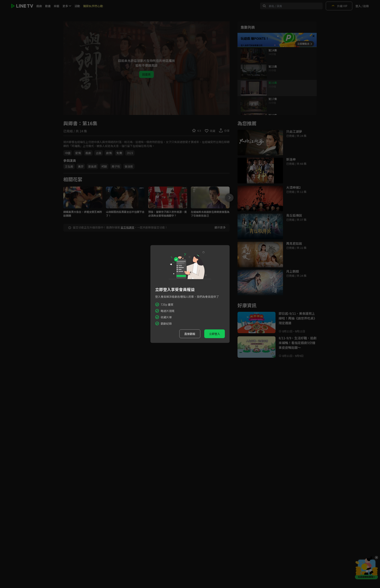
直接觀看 (189, 334)
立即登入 (214, 334)
